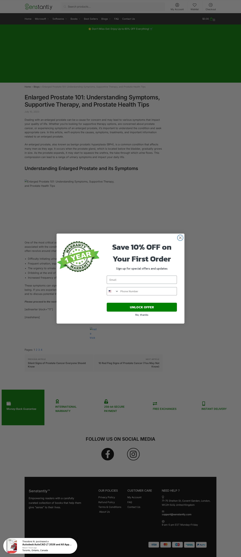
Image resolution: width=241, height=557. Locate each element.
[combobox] (113, 291)
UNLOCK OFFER (142, 307)
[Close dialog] (180, 238)
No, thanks (141, 315)
